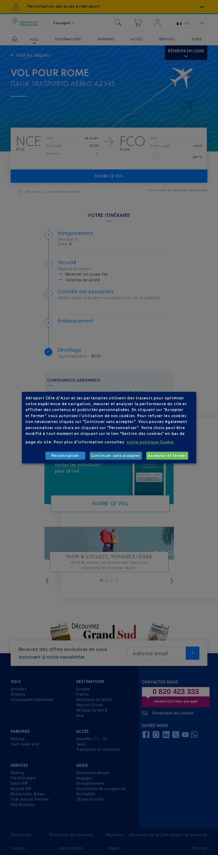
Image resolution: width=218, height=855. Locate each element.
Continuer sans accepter (115, 455)
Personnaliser (65, 455)
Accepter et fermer (167, 455)
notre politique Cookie (150, 442)
